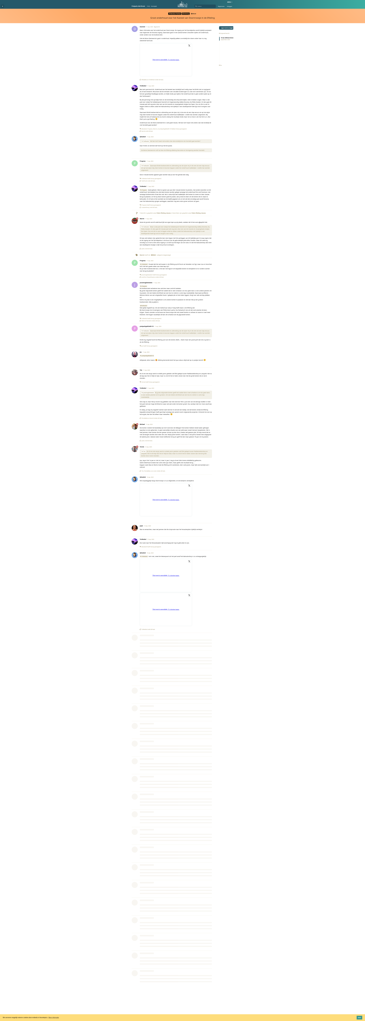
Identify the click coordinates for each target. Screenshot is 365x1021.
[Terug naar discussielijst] (2, 6)
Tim (144, 451)
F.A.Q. (148, 6)
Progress (144, 190)
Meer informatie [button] (53, 1017)
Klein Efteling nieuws (164, 213)
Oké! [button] (359, 1017)
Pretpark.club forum (138, 6)
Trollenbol (146, 141)
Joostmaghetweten (148, 392)
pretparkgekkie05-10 (148, 356)
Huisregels (154, 6)
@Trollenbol (143, 305)
